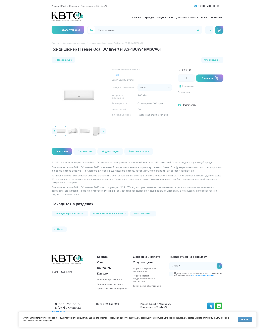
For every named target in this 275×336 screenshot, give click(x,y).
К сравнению (188, 86)
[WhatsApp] (212, 98)
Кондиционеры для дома (74, 43)
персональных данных (202, 275)
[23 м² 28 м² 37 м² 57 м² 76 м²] (155, 87)
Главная (55, 43)
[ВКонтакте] (187, 98)
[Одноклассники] (193, 98)
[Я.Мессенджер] (180, 98)
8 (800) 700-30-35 (208, 6)
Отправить (219, 266)
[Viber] (206, 98)
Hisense (115, 75)
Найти (194, 29)
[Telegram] (199, 98)
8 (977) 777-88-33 (68, 307)
